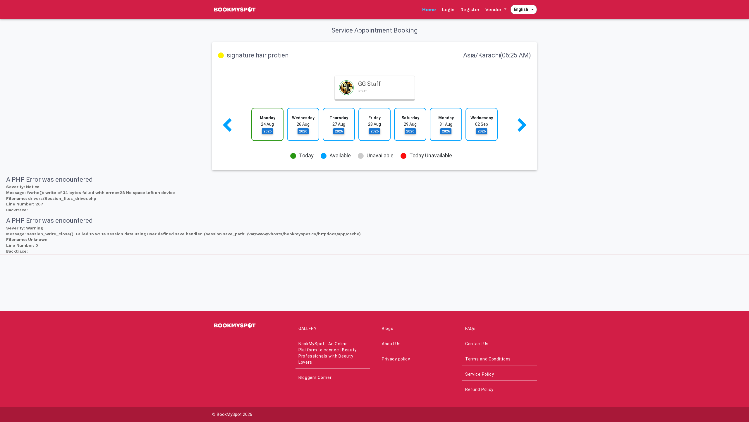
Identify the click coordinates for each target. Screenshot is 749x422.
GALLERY (307, 328)
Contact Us (477, 343)
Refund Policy (479, 389)
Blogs (388, 328)
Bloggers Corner (315, 377)
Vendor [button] (494, 9)
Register (470, 9)
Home (429, 9)
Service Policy (479, 374)
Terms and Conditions (488, 359)
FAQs (470, 328)
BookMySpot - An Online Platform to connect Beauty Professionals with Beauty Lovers (327, 353)
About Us (391, 343)
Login (448, 9)
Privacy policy (396, 359)
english (521, 9)
